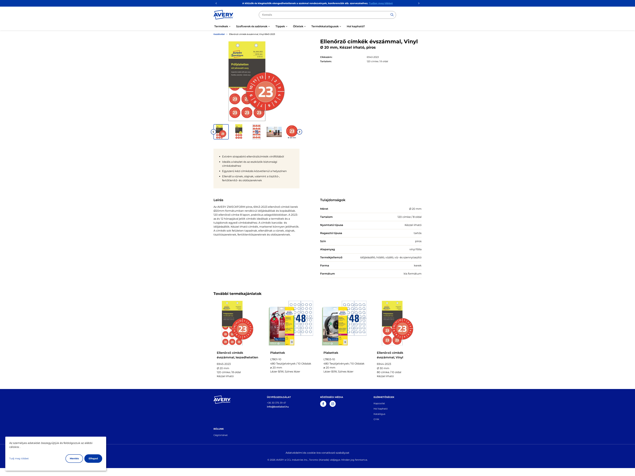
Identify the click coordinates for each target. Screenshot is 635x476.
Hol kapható (381, 408)
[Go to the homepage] (223, 15)
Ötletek (298, 26)
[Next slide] (299, 131)
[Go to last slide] (213, 131)
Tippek (280, 26)
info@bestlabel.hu (278, 406)
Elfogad (93, 458)
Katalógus (379, 413)
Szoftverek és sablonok (251, 26)
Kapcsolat (379, 403)
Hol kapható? (356, 26)
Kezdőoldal (219, 34)
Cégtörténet (220, 435)
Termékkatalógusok (325, 26)
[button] (221, 131)
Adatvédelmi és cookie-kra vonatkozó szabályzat (317, 452)
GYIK (376, 419)
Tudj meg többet (19, 458)
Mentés (74, 458)
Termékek (221, 26)
